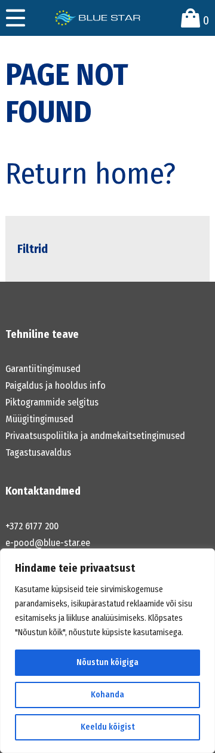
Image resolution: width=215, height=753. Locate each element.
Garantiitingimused (43, 368)
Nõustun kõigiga (107, 662)
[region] (107, 650)
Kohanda (107, 695)
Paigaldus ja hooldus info (55, 385)
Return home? (90, 173)
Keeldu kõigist (108, 727)
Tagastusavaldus (38, 452)
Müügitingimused (39, 419)
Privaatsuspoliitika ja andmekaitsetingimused (95, 435)
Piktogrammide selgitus (52, 402)
